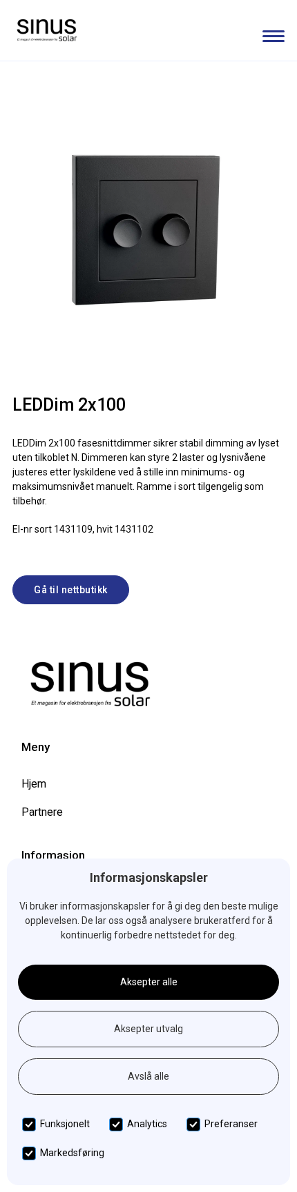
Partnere (42, 812)
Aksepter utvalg (148, 1028)
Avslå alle (148, 1076)
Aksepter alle (149, 981)
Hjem (33, 783)
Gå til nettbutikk (71, 589)
